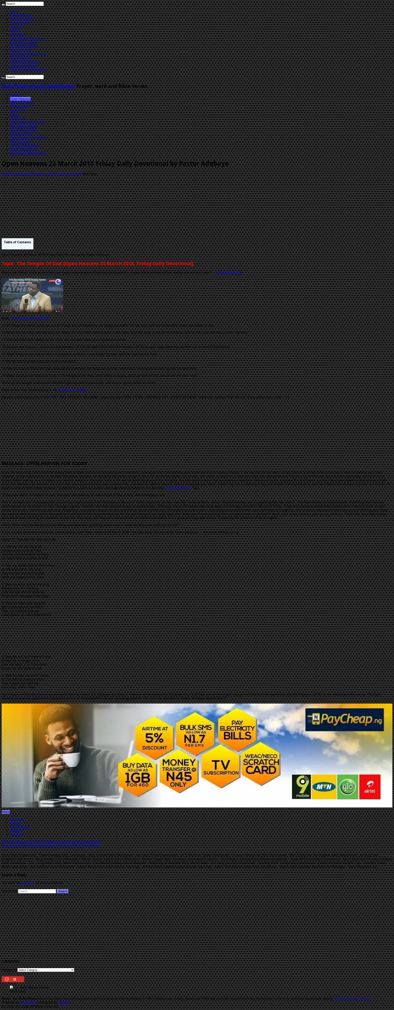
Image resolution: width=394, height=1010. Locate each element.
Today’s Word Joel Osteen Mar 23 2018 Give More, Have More (51, 846)
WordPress (28, 1002)
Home (14, 11)
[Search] (3, 4)
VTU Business (20, 58)
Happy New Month (24, 66)
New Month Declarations (28, 70)
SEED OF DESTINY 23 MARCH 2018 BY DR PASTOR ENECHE (52, 842)
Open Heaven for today (27, 38)
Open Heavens (20, 15)
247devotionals (13, 174)
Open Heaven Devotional (28, 54)
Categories (9, 970)
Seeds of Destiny (22, 19)
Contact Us (18, 34)
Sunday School (20, 50)
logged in (28, 883)
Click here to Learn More (352, 999)
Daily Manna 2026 (23, 42)
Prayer (14, 31)
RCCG (52, 174)
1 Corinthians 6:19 (228, 272)
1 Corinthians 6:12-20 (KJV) (30, 318)
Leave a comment (69, 174)
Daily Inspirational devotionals (38, 86)
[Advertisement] (125, 208)
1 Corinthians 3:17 (178, 488)
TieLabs (64, 1002)
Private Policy (20, 23)
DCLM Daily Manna (24, 46)
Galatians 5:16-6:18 (72, 390)
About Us (17, 27)
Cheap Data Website (24, 62)
